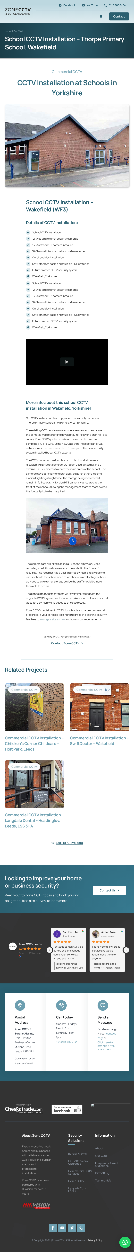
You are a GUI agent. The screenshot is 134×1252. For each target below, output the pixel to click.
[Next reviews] (126, 950)
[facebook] (53, 1228)
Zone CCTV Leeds (30, 944)
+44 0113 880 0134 (66, 1041)
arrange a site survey (52, 619)
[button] (28, 526)
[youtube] (62, 1228)
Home (8, 31)
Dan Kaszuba (70, 932)
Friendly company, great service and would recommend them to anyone (106, 952)
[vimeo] (72, 1228)
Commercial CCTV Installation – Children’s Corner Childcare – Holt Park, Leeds (34, 743)
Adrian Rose (108, 932)
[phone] (81, 1228)
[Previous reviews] (49, 950)
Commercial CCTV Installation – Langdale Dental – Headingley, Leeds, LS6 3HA (34, 820)
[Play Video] (67, 361)
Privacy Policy (95, 1240)
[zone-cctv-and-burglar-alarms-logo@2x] (18, 8)
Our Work (19, 31)
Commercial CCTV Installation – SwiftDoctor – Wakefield (99, 740)
